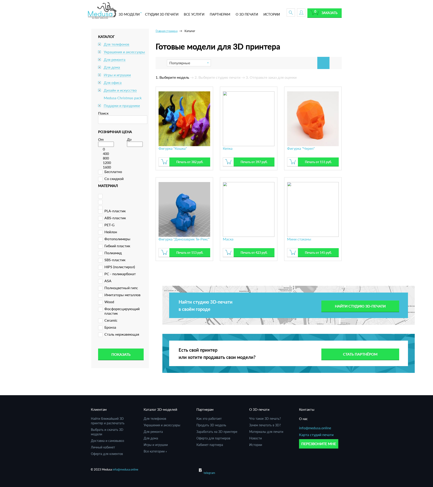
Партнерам (205, 409)
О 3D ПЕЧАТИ (247, 14)
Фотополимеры (117, 239)
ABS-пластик (115, 218)
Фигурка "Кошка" (173, 148)
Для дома (112, 67)
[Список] (335, 63)
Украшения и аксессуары (124, 52)
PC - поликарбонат (120, 274)
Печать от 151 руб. (318, 162)
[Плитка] (323, 63)
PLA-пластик (115, 211)
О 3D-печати (259, 409)
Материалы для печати (266, 432)
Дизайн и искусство (120, 90)
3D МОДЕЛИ (129, 14)
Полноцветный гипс (121, 288)
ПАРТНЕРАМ (220, 14)
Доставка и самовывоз (107, 441)
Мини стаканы (299, 239)
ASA (107, 281)
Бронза (110, 327)
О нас (303, 419)
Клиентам (99, 409)
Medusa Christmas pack (123, 98)
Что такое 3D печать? (265, 418)
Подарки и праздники (122, 105)
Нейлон (110, 232)
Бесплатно (113, 171)
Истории (255, 445)
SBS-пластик (114, 260)
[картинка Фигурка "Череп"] (313, 118)
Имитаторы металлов (122, 295)
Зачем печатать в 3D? (265, 425)
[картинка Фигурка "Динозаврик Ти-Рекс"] (184, 209)
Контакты (306, 409)
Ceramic (110, 320)
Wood (109, 302)
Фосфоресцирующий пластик (122, 311)
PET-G (109, 225)
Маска (228, 239)
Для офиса (113, 82)
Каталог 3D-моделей (160, 409)
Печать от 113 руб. (189, 252)
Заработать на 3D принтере (216, 432)
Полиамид (113, 253)
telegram (209, 473)
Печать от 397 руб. (254, 162)
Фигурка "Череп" (301, 148)
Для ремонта (114, 59)
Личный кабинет (103, 447)
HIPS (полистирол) (119, 267)
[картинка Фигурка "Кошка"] (184, 118)
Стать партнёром (360, 354)
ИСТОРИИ (271, 14)
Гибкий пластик (117, 246)
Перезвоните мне (318, 443)
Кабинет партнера (209, 445)
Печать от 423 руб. (254, 252)
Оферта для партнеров (213, 438)
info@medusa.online (315, 428)
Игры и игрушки (117, 75)
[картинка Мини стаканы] (313, 209)
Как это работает (209, 418)
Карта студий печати (316, 434)
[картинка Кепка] (248, 118)
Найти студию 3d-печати (360, 306)
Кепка (228, 148)
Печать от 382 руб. (189, 162)
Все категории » (155, 451)
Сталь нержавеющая (121, 334)
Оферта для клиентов (107, 454)
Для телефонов (116, 44)
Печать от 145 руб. (318, 252)
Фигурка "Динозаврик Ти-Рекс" (184, 239)
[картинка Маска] (248, 209)
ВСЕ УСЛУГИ (194, 14)
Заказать (330, 13)
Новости (255, 438)
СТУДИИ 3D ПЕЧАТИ (161, 14)
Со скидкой (114, 178)
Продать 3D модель (211, 425)
